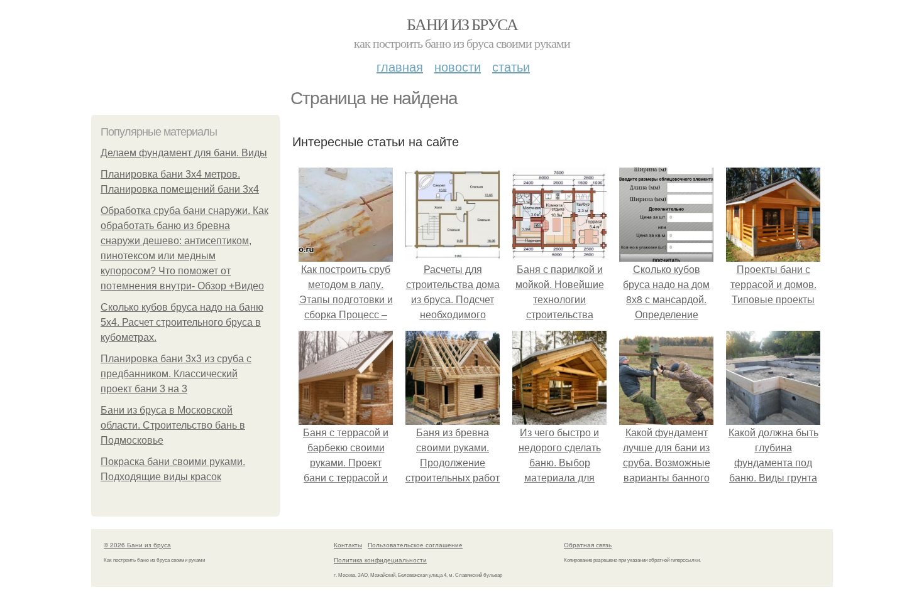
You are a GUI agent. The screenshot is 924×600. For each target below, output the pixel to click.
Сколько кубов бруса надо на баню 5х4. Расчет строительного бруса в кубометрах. (182, 322)
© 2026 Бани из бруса (137, 544)
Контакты (348, 544)
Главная (400, 66)
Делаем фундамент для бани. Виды (184, 152)
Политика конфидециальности (380, 559)
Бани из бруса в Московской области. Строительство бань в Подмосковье (173, 425)
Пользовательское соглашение (415, 544)
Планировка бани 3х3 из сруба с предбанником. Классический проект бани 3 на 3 (176, 373)
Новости (457, 66)
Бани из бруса (462, 24)
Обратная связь (588, 544)
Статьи (511, 66)
